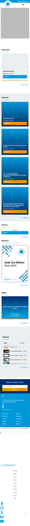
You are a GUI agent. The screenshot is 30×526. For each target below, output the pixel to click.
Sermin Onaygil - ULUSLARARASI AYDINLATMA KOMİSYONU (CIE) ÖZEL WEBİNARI (16, 355)
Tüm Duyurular (24, 84)
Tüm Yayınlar (24, 237)
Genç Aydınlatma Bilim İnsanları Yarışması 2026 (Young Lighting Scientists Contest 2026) (13, 205)
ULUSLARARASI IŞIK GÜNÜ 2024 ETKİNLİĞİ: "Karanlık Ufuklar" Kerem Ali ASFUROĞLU (16, 351)
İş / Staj (15, 492)
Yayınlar (5, 225)
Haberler (5, 97)
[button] (2, 23)
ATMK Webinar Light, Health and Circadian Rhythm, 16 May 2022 (16, 364)
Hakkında (15, 470)
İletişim (15, 498)
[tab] (15, 347)
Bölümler (15, 473)
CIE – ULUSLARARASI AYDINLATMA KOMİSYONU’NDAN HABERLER (14, 175)
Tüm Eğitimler (24, 323)
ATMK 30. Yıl (13, 347)
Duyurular (6, 50)
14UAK (15, 495)
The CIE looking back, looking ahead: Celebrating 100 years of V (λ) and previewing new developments (16, 359)
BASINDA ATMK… (9, 71)
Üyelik (15, 483)
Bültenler (5, 241)
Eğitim (4, 293)
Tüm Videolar (24, 367)
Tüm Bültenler (24, 285)
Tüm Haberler (24, 217)
